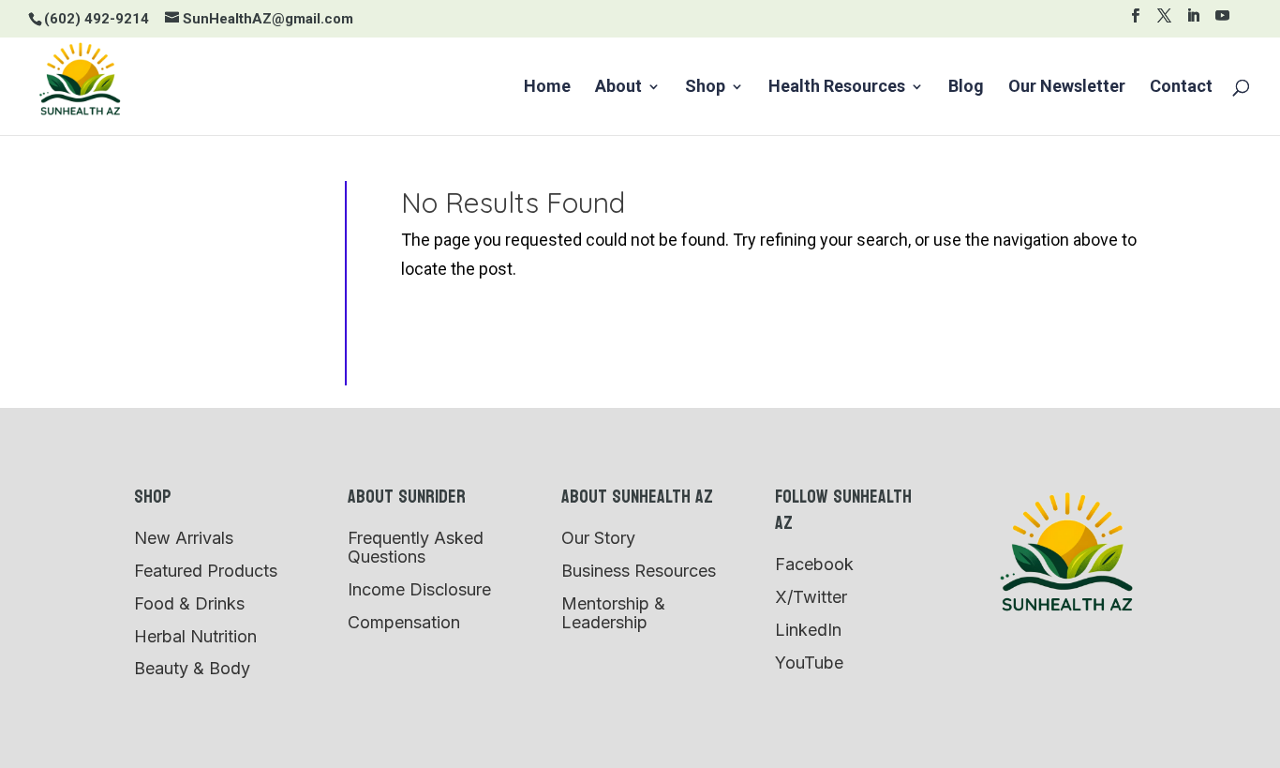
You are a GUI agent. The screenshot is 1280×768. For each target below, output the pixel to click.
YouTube (809, 662)
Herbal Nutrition (195, 636)
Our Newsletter (1066, 88)
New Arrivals (183, 538)
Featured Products (205, 570)
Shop (705, 88)
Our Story (598, 538)
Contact (1181, 88)
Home (547, 88)
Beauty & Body (192, 668)
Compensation (404, 622)
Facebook (814, 564)
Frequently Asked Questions (416, 547)
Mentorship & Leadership (613, 613)
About (618, 88)
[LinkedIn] (1193, 21)
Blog (966, 88)
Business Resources (638, 570)
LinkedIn (808, 630)
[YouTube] (1222, 21)
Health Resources (836, 88)
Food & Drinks (189, 603)
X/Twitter (811, 597)
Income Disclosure (419, 589)
